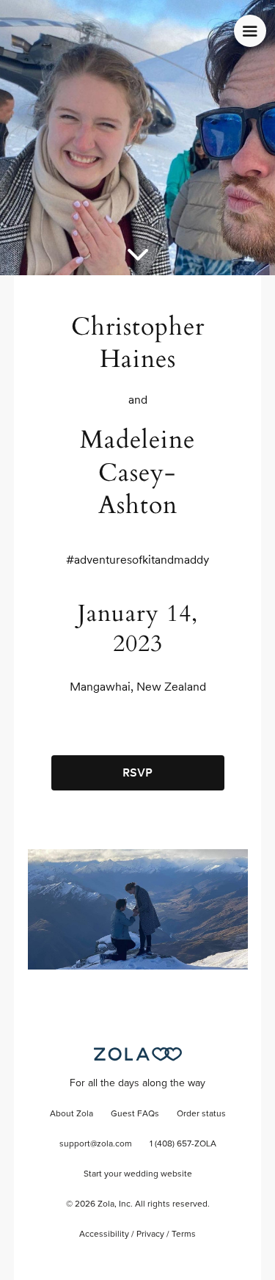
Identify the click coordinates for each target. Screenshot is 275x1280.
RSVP (137, 772)
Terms (184, 1234)
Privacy (150, 1234)
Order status (201, 1114)
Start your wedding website (138, 1174)
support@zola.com (95, 1144)
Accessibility (104, 1234)
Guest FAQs (135, 1114)
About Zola (71, 1114)
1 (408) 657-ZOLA (183, 1144)
